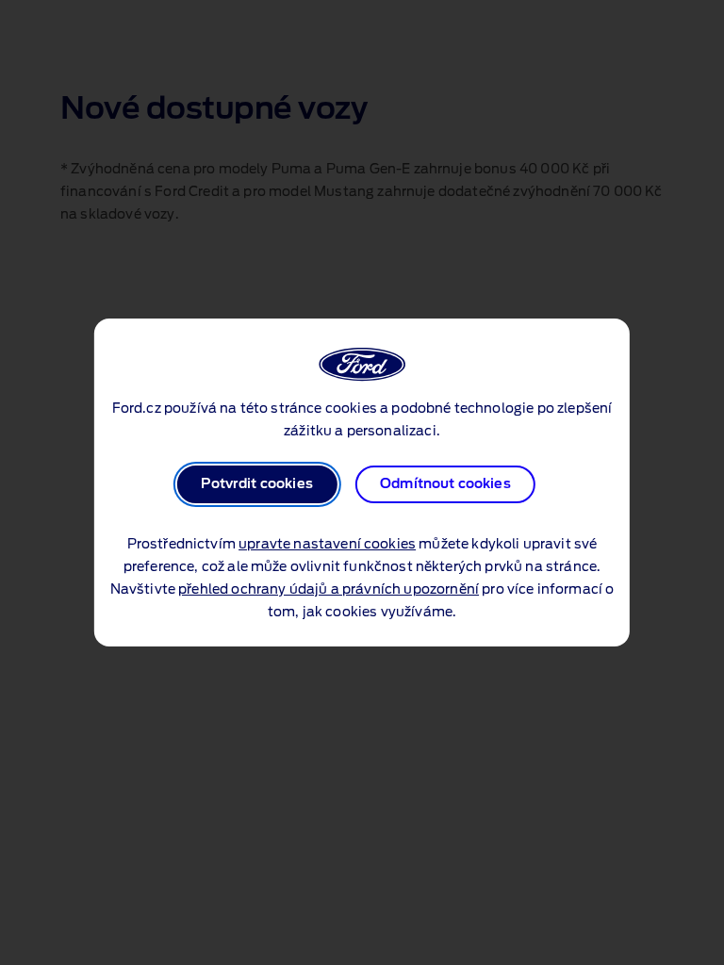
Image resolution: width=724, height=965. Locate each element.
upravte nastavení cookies (327, 544)
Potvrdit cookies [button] (257, 484)
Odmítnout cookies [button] (445, 484)
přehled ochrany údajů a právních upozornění (328, 590)
